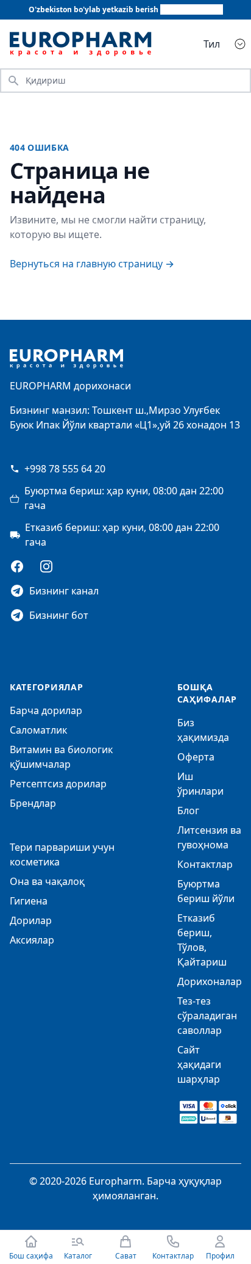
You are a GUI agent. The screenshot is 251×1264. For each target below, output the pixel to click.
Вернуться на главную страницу (92, 263)
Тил (211, 44)
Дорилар (31, 920)
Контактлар (205, 864)
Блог (188, 810)
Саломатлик (38, 730)
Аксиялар (32, 940)
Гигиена (29, 901)
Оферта (195, 757)
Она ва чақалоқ (47, 881)
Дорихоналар (209, 981)
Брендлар (33, 803)
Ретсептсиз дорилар (58, 783)
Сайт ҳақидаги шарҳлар (199, 1064)
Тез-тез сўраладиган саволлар (207, 1015)
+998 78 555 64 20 (64, 468)
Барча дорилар (46, 710)
